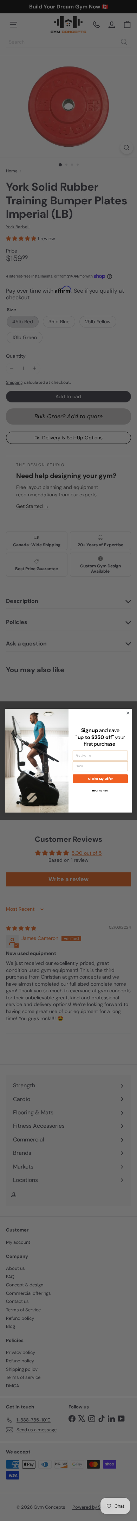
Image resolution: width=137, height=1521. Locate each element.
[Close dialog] (128, 712)
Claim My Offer (100, 778)
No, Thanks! (100, 790)
